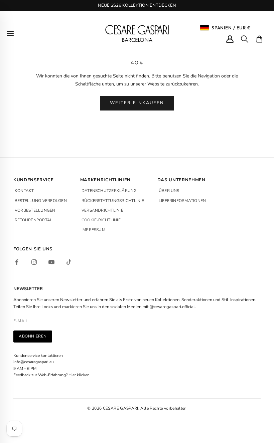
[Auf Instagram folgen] (34, 262)
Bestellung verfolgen (41, 200)
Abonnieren (33, 336)
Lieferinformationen (182, 200)
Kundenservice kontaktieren (38, 355)
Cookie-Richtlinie (101, 220)
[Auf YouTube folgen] (51, 262)
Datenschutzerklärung (109, 190)
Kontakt (24, 190)
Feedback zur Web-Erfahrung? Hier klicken (51, 375)
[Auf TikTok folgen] (68, 262)
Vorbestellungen (35, 210)
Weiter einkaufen (137, 103)
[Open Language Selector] (204, 28)
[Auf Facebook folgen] (16, 262)
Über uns (169, 190)
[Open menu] (10, 33)
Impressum (93, 229)
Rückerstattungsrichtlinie (113, 200)
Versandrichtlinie (102, 210)
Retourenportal (33, 220)
